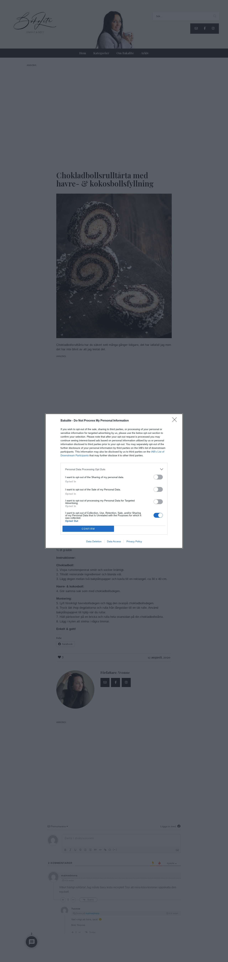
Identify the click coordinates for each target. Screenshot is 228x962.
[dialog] (114, 481)
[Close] (175, 420)
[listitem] (114, 469)
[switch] (158, 477)
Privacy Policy (134, 541)
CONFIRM (88, 528)
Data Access (114, 541)
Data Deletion (94, 541)
